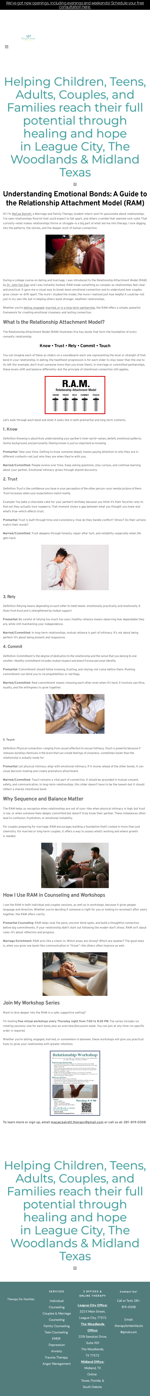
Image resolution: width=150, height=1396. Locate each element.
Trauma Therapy (57, 1357)
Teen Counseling (56, 1332)
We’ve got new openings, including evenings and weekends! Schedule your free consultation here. (75, 4)
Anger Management (57, 1364)
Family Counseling (57, 1326)
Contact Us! (129, 1291)
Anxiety (56, 1351)
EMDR (56, 1339)
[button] (6, 46)
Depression (57, 1345)
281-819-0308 (135, 1122)
